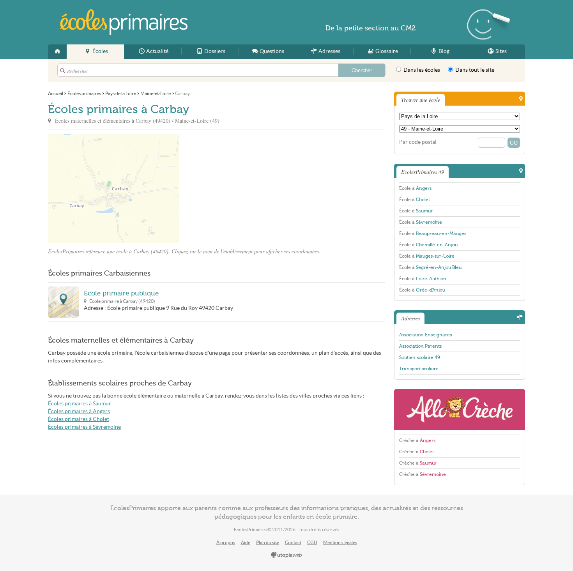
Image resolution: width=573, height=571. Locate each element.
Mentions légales (340, 542)
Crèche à (417, 440)
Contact (293, 542)
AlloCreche (459, 409)
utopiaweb (286, 555)
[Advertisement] (249, 188)
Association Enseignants (425, 335)
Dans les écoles (421, 70)
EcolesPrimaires (123, 22)
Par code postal (418, 142)
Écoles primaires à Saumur (79, 404)
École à (415, 188)
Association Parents (420, 346)
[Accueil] (57, 51)
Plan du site (267, 542)
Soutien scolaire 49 (419, 357)
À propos (225, 542)
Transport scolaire (419, 368)
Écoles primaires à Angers (79, 411)
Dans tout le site (474, 70)
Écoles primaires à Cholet (78, 419)
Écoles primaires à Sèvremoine (84, 427)
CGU (312, 542)
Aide (245, 542)
